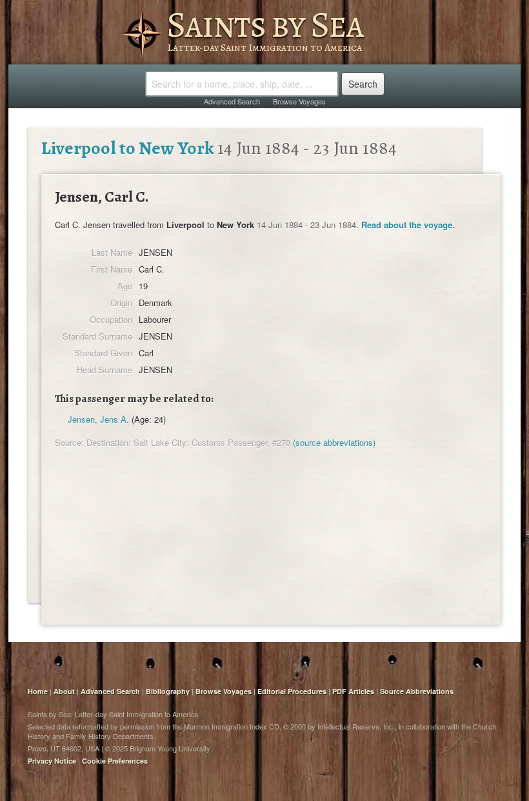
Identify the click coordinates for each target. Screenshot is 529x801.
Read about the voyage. (408, 224)
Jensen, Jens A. (98, 419)
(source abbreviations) (334, 442)
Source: (69, 442)
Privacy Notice (52, 761)
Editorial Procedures (291, 691)
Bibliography (168, 691)
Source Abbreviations (417, 691)
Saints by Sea (264, 24)
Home (38, 691)
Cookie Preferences (115, 761)
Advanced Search (232, 101)
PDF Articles (353, 691)
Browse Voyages (299, 101)
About (64, 691)
